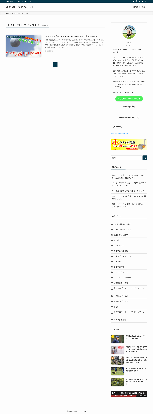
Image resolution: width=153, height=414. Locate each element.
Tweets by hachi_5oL (120, 133)
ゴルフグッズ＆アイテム (123, 256)
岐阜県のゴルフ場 (121, 296)
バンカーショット (121, 272)
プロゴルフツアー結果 (122, 277)
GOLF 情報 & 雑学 (121, 235)
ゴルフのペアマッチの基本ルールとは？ (128, 191)
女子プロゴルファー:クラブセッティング (129, 289)
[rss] (142, 1)
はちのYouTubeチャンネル (129, 98)
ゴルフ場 (117, 261)
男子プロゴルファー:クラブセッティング (129, 313)
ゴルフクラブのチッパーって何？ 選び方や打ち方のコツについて (129, 184)
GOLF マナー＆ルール (122, 229)
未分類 (116, 306)
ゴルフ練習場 (119, 267)
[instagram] (136, 1)
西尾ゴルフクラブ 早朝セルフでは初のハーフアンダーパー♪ (129, 205)
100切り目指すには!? (122, 224)
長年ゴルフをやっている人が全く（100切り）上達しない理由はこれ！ (128, 176)
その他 (116, 240)
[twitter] (133, 1)
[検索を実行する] (144, 157)
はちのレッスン (120, 245)
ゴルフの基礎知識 (121, 251)
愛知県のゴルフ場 (121, 301)
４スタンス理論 (120, 320)
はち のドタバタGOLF (20, 7)
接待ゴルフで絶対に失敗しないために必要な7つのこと (129, 197)
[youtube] (139, 1)
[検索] (145, 1)
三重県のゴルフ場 (121, 283)
